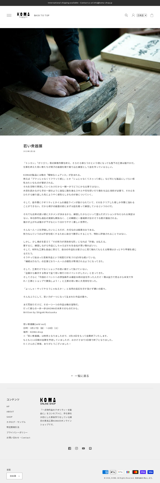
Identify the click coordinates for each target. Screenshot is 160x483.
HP (8, 406)
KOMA (113, 478)
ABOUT (10, 411)
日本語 (13, 475)
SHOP (9, 416)
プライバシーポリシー (17, 432)
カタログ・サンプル (16, 421)
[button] (9, 15)
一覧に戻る (82, 376)
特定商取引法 (13, 427)
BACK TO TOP (42, 15)
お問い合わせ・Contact (18, 437)
